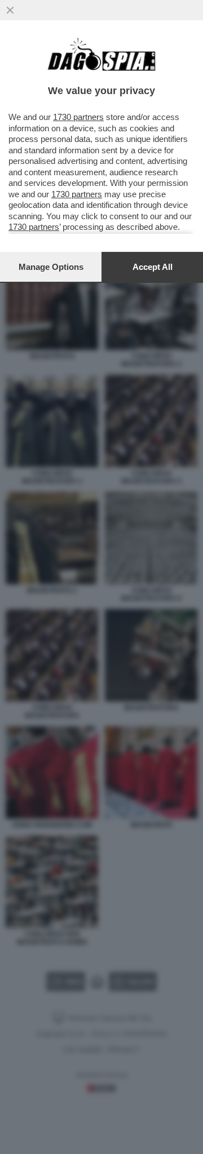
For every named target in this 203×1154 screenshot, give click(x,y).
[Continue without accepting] (10, 10)
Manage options (51, 267)
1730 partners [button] (78, 117)
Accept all (153, 267)
